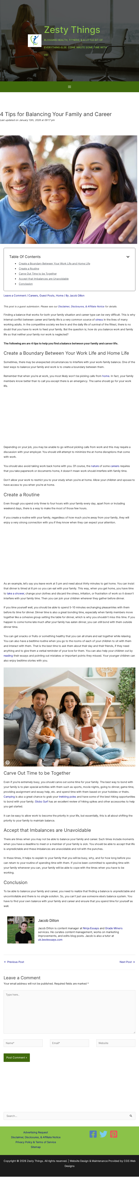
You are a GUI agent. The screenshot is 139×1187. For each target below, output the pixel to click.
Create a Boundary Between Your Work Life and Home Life (54, 263)
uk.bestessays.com (50, 939)
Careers (33, 295)
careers (114, 466)
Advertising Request (35, 1132)
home (105, 376)
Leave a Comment (15, 295)
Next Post (127, 962)
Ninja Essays (91, 928)
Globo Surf (41, 801)
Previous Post (14, 962)
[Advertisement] (69, 418)
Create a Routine (29, 268)
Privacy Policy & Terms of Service (36, 1142)
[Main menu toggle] (69, 87)
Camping (9, 796)
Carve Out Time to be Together (38, 273)
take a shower (15, 593)
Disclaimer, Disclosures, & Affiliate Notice (81, 306)
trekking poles (67, 796)
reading (8, 655)
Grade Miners (114, 928)
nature (95, 466)
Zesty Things (72, 29)
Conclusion (26, 283)
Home (59, 295)
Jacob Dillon (48, 920)
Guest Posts (46, 295)
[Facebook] (93, 1134)
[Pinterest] (114, 1134)
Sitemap (36, 1147)
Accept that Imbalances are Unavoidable (44, 278)
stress (99, 319)
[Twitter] (103, 1134)
